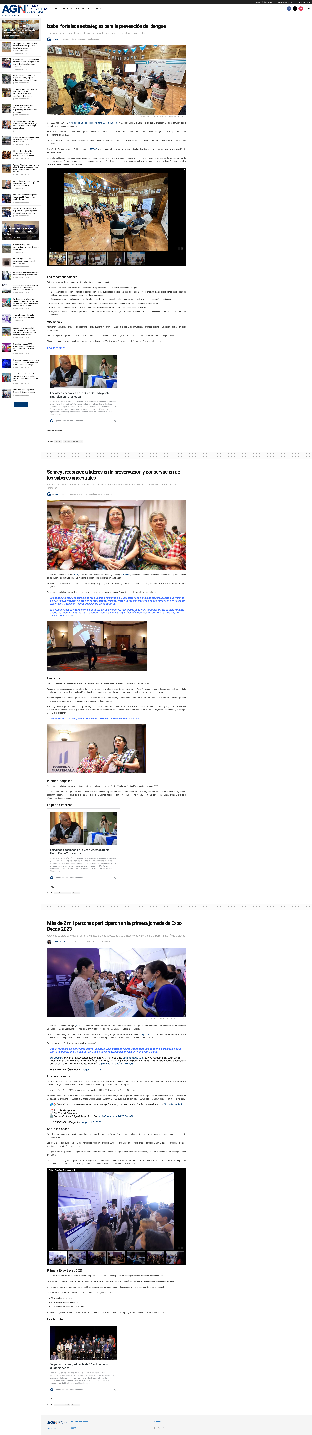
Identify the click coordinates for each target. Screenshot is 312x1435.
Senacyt (126, 575)
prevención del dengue (73, 442)
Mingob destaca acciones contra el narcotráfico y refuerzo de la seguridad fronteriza (26, 183)
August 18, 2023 (91, 1069)
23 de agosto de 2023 (69, 39)
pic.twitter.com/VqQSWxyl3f (117, 1063)
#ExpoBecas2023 (133, 1057)
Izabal (96, 39)
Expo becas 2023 (62, 1405)
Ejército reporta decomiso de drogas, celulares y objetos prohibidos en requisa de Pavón (25, 78)
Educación (97, 942)
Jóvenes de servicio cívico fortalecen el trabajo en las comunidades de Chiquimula (24, 153)
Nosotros (67, 9)
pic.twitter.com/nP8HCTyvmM (115, 1116)
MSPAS (93, 149)
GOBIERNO (108, 494)
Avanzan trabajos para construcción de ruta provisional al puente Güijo (26, 247)
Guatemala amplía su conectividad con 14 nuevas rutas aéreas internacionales (26, 139)
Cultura (101, 494)
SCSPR (73, 1428)
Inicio (56, 9)
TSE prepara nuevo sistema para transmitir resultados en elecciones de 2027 (19, 231)
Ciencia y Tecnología (89, 494)
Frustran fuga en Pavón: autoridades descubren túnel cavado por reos (24, 261)
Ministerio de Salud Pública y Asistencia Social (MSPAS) (93, 123)
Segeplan (144, 1034)
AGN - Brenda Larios (63, 942)
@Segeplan (56, 1057)
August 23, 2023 (92, 1122)
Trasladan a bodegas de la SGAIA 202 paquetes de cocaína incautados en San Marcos (25, 287)
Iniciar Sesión (305, 2)
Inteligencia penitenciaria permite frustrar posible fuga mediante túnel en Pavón (25, 197)
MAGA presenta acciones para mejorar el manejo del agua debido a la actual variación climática (26, 210)
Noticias (80, 9)
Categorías (93, 9)
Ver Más (20, 404)
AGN (56, 39)
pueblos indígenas (63, 893)
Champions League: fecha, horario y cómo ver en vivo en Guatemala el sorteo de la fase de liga (26, 362)
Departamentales (87, 39)
